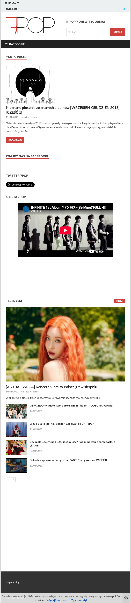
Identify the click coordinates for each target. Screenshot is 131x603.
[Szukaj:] (95, 32)
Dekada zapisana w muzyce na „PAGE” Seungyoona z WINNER (68, 460)
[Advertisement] (16, 278)
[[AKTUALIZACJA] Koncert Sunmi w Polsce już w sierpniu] (65, 344)
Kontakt (13, 3)
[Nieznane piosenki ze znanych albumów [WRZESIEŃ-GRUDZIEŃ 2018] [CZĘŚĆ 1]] (65, 85)
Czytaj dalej (15, 140)
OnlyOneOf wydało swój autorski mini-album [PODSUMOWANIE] (71, 405)
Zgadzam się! (79, 600)
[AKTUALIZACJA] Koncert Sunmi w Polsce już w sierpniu (51, 387)
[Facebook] (119, 9)
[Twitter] (124, 9)
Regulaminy (12, 582)
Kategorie (17, 44)
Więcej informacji (57, 600)
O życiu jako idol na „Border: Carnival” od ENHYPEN (62, 423)
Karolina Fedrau (29, 117)
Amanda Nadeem (29, 391)
